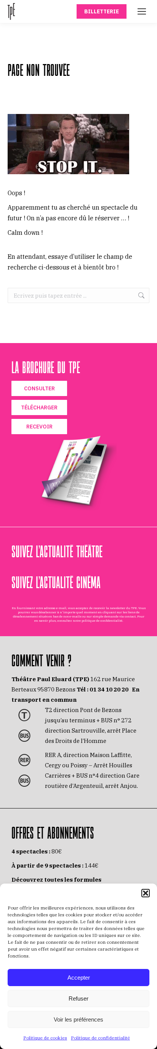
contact (130, 616)
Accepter (78, 977)
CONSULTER (39, 388)
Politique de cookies (45, 1038)
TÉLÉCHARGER (39, 407)
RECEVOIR (39, 426)
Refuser (78, 998)
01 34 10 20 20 (109, 689)
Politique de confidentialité (100, 1038)
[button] (145, 893)
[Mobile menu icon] (141, 11)
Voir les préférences (78, 1019)
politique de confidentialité (102, 620)
